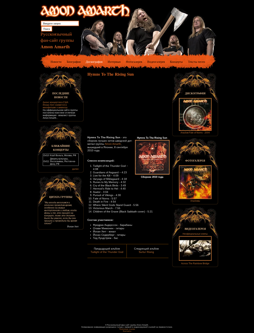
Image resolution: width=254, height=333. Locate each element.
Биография (74, 62)
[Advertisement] (127, 106)
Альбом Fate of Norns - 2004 (195, 132)
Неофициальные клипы (195, 234)
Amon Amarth (113, 143)
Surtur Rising (146, 251)
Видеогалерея (156, 62)
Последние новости (60, 95)
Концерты (176, 62)
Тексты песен (196, 62)
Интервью (114, 62)
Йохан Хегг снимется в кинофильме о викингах (55, 106)
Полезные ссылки (127, 329)
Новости (56, 62)
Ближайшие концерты (61, 148)
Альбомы (195, 201)
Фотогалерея (134, 62)
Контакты (127, 331)
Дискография (94, 62)
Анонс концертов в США (55, 102)
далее (75, 169)
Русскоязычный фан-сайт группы (57, 40)
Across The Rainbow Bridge (195, 263)
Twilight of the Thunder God (107, 251)
